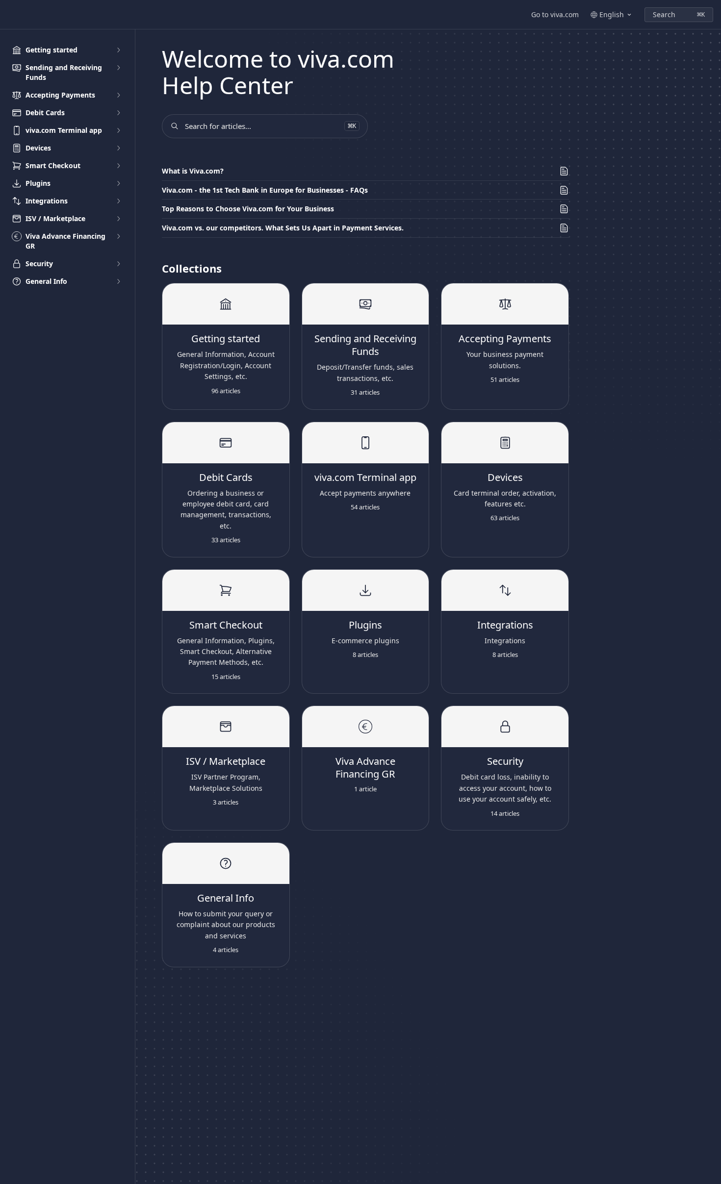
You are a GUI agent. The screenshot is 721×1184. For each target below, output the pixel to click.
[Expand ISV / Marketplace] (118, 219)
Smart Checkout (225, 625)
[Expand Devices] (118, 148)
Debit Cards (226, 477)
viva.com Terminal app (365, 477)
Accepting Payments (505, 338)
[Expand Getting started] (118, 50)
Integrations (505, 625)
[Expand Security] (118, 264)
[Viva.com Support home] (10, 15)
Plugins (365, 625)
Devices (505, 477)
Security (505, 761)
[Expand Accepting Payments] (118, 95)
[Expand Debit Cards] (118, 113)
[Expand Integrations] (118, 201)
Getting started (225, 338)
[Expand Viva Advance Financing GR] (118, 236)
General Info (225, 898)
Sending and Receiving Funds (365, 345)
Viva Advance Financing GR (365, 768)
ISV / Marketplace (225, 761)
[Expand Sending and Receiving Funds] (118, 68)
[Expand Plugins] (118, 183)
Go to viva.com (555, 14)
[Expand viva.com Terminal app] (118, 130)
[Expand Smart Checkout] (118, 166)
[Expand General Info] (118, 281)
